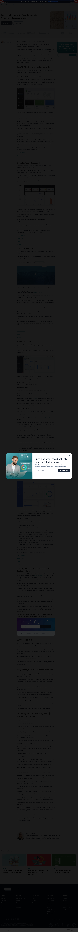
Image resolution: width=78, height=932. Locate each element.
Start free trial (64, 470)
